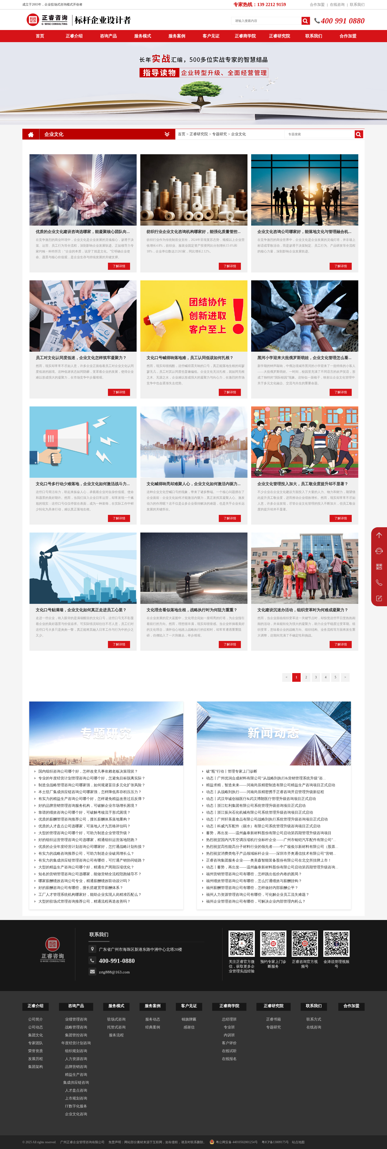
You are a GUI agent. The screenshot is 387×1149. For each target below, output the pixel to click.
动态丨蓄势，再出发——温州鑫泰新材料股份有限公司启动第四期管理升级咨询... (272, 867)
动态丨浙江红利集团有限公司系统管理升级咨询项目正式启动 (256, 806)
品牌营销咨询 (76, 1067)
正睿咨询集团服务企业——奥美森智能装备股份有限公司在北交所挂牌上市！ (268, 860)
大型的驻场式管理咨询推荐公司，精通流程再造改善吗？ (84, 901)
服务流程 (116, 1035)
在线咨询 (337, 5)
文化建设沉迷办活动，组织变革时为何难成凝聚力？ (302, 610)
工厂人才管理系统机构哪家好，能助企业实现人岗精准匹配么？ (90, 895)
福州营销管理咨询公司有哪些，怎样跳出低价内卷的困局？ (254, 874)
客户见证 (211, 36)
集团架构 (35, 1067)
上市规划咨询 (76, 1098)
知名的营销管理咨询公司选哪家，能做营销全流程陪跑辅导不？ (90, 874)
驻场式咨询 (116, 1019)
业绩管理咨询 (76, 1019)
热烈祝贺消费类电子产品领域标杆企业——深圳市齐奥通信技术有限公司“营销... (271, 853)
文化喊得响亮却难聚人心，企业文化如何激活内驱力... (194, 484)
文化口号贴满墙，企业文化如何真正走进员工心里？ (81, 610)
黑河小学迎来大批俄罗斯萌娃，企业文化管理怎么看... (304, 358)
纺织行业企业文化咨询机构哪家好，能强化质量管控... (194, 232)
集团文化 (35, 1035)
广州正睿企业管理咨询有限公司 (82, 1142)
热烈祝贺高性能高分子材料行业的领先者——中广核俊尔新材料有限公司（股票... (272, 847)
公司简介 (35, 1019)
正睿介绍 (35, 1006)
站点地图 (298, 1142)
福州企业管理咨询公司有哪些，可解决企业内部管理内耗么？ (256, 901)
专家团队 (35, 1043)
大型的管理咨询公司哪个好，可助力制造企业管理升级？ (84, 833)
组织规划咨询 (76, 1051)
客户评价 (229, 1043)
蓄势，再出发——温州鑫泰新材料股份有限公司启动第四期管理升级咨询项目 (268, 833)
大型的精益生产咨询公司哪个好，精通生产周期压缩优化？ (86, 867)
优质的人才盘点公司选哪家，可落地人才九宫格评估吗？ (84, 826)
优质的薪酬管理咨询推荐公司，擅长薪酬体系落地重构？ (84, 819)
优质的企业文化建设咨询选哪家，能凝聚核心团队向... (83, 232)
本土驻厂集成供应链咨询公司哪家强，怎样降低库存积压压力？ (90, 792)
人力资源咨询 (76, 1059)
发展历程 (35, 1059)
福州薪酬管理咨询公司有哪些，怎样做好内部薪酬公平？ (252, 888)
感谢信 (189, 1027)
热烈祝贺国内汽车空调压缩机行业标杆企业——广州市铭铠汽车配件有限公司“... (271, 840)
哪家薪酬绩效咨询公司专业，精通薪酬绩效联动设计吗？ (84, 881)
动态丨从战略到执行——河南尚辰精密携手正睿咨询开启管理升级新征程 (265, 792)
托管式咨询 (116, 1027)
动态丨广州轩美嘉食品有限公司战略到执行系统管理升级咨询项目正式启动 (267, 819)
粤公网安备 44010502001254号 (237, 1142)
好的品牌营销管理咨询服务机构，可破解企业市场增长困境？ (88, 806)
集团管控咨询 (76, 1035)
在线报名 (229, 1059)
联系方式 (313, 1019)
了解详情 (119, 266)
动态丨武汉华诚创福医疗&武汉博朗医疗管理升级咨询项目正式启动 (261, 799)
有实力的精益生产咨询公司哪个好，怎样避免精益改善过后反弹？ (91, 799)
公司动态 (35, 1027)
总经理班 (229, 1019)
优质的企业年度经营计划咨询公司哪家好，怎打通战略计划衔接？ (91, 847)
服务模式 (142, 36)
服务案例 (176, 36)
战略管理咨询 (76, 1027)
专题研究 (219, 134)
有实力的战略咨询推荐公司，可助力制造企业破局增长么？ (86, 853)
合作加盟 (317, 5)
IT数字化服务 (76, 1106)
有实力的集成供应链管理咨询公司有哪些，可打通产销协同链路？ (91, 860)
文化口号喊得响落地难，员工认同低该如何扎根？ (190, 358)
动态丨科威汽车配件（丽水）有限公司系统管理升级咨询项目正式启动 (263, 826)
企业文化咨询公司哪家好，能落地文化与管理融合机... (304, 232)
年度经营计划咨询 (76, 1043)
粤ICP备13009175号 (275, 1142)
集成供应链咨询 (76, 1083)
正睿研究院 (279, 36)
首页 (181, 134)
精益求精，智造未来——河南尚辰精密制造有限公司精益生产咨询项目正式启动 (270, 785)
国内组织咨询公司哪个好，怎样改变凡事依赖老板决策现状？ (88, 771)
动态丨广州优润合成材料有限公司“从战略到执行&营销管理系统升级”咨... (266, 778)
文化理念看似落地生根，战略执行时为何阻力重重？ (192, 610)
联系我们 (357, 5)
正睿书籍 (273, 1019)
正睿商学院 (245, 36)
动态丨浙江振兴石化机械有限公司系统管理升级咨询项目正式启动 (259, 812)
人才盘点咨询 (76, 1090)
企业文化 (238, 134)
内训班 (229, 1035)
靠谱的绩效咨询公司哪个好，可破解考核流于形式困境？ (84, 812)
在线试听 (229, 1051)
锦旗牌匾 (189, 1019)
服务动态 (152, 1019)
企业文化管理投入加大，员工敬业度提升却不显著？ (302, 484)
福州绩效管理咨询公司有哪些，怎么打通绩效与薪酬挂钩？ (254, 881)
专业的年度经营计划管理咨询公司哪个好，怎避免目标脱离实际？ (91, 778)
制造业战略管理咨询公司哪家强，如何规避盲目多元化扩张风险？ (91, 785)
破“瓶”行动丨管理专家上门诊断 (231, 771)
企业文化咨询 (76, 1114)
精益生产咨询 (76, 1075)
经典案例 (152, 1027)
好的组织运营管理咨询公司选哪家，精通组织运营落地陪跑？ (88, 840)
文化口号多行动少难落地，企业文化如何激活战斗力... (83, 484)
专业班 (229, 1027)
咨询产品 (108, 36)
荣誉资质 (35, 1051)
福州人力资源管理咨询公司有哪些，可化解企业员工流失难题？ (257, 895)
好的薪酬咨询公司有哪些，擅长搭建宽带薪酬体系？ (80, 888)
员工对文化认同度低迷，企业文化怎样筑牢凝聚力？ (81, 358)
